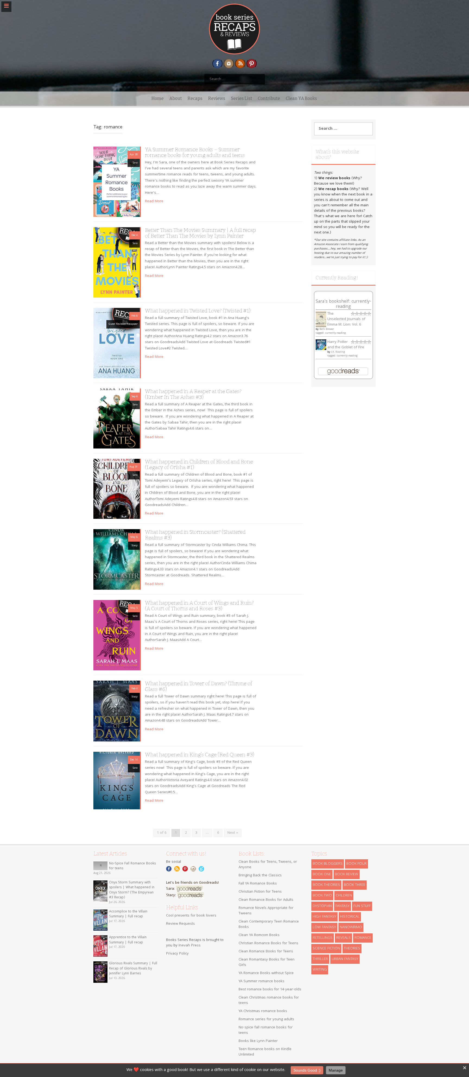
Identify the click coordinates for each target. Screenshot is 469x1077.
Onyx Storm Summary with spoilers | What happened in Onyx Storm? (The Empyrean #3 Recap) (131, 890)
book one (322, 874)
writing (320, 970)
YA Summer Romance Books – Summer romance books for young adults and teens (195, 152)
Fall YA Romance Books (258, 884)
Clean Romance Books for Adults (266, 900)
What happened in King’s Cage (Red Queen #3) (199, 754)
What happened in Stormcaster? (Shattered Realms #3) (195, 535)
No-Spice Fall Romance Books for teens (132, 866)
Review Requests (180, 924)
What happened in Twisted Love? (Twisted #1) (198, 311)
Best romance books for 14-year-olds (270, 990)
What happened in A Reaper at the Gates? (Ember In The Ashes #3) (193, 394)
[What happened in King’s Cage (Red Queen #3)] (116, 781)
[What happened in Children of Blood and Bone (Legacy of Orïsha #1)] (116, 489)
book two (322, 896)
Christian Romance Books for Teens (268, 943)
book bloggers (328, 864)
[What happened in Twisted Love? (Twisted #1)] (116, 343)
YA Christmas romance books (263, 1011)
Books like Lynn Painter (258, 1041)
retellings (322, 938)
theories (352, 949)
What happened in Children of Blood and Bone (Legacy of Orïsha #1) (199, 464)
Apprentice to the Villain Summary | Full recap (128, 940)
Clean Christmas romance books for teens (269, 1000)
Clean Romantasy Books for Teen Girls (266, 962)
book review (346, 874)
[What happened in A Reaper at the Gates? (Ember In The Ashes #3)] (116, 419)
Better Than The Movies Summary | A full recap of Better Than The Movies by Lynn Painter (200, 233)
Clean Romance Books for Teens (266, 952)
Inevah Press (190, 946)
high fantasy (324, 917)
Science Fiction (326, 949)
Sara (135, 163)
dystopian (322, 906)
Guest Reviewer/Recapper (123, 324)
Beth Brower (326, 329)
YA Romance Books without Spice (266, 973)
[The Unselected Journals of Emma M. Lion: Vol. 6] (321, 320)
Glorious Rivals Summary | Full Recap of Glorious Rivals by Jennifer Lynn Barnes (133, 969)
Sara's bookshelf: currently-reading (343, 304)
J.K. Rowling (338, 352)
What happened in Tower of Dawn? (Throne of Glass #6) (198, 686)
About (175, 98)
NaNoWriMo (351, 927)
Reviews (216, 98)
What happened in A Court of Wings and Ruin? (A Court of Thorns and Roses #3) (199, 606)
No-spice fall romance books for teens (266, 1030)
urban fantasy (345, 959)
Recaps (195, 98)
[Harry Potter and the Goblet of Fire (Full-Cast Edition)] (321, 345)
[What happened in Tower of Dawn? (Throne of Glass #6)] (116, 711)
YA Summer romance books (261, 981)
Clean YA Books (301, 98)
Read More (154, 201)
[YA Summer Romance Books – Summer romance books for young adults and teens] (116, 182)
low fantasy (324, 927)
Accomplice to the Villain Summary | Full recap (128, 914)
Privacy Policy (177, 954)
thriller (320, 959)
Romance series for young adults (266, 1019)
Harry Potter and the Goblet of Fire (345, 344)
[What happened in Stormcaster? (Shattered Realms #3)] (116, 560)
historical (350, 917)
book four (356, 864)
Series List (241, 98)
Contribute (269, 98)
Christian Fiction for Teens (260, 892)
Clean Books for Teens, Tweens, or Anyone (268, 864)
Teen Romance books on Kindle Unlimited (265, 1052)
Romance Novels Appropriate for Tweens (266, 911)
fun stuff (362, 906)
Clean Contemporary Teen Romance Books (269, 924)
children (344, 896)
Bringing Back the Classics (260, 876)
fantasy (342, 906)
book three (354, 885)
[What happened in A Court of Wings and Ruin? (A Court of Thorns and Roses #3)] (116, 635)
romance (362, 938)
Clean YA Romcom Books (259, 935)
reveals (343, 938)
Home (157, 98)
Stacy (135, 546)
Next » (232, 833)
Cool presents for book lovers (191, 916)
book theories (326, 885)
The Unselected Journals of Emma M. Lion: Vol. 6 (346, 319)
